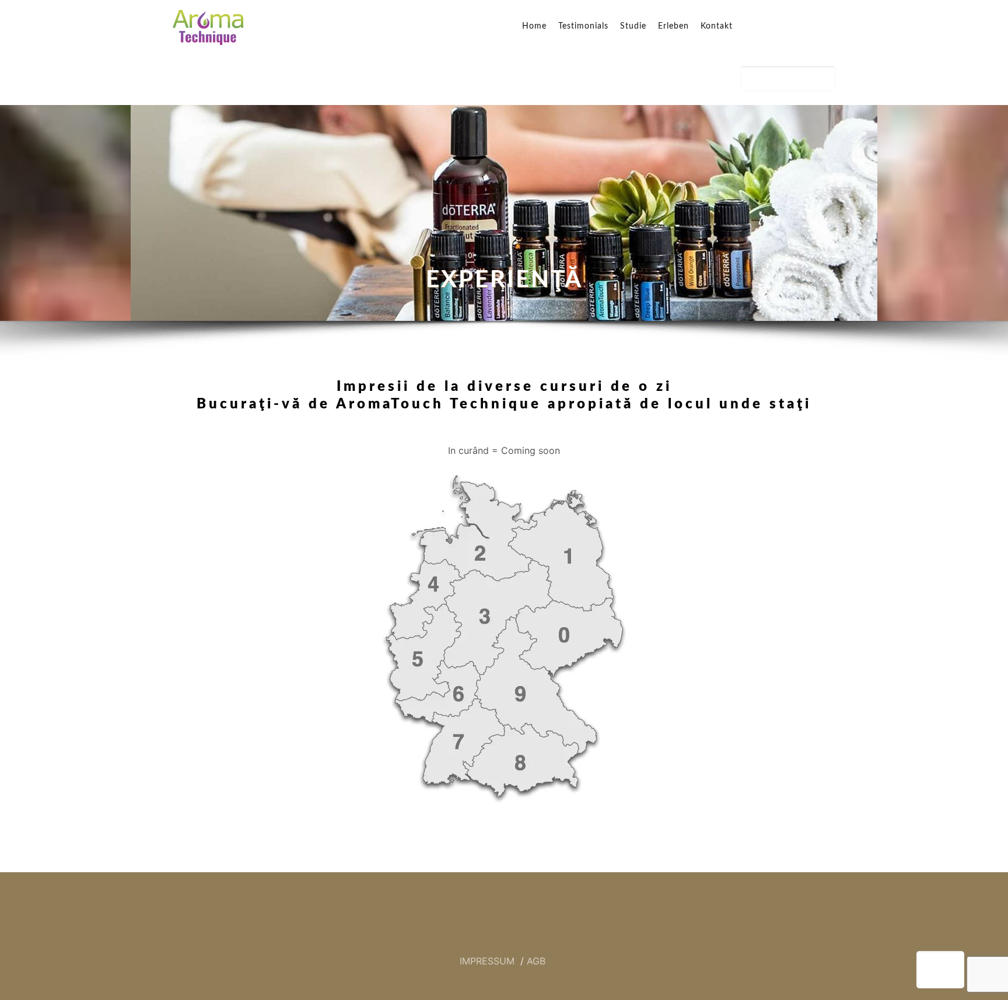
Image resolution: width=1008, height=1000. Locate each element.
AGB (536, 961)
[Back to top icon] (940, 969)
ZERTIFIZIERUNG (788, 78)
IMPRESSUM (488, 961)
